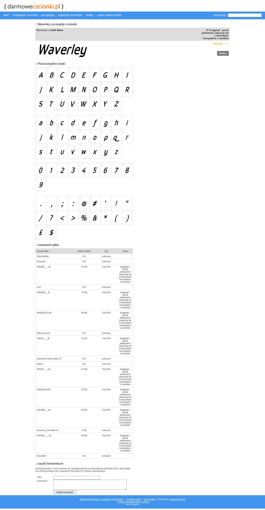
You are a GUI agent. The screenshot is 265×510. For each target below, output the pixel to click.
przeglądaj (48, 15)
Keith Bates (56, 30)
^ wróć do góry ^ (132, 504)
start (6, 15)
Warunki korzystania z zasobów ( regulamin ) (102, 499)
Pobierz (223, 53)
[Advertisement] (17, 75)
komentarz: (42, 481)
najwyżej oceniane (70, 15)
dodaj (90, 15)
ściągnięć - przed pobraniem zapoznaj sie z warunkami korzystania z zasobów (125, 274)
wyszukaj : (220, 15)
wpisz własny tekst (109, 15)
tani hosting (149, 499)
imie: (39, 477)
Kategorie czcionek (25, 15)
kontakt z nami (134, 499)
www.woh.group (177, 499)
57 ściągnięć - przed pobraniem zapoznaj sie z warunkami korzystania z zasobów (215, 34)
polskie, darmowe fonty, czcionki (133, 502)
